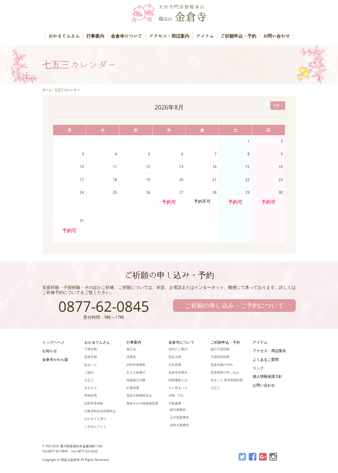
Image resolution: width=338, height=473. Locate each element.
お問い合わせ (276, 36)
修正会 (131, 349)
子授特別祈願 (219, 356)
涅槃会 (131, 356)
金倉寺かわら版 (55, 359)
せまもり (90, 387)
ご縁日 (89, 372)
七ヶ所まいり (177, 387)
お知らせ (49, 350)
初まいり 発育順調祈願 (226, 380)
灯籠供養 (132, 387)
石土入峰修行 (135, 372)
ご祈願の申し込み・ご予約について (234, 305)
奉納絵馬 (90, 395)
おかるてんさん (64, 36)
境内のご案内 (177, 349)
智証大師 (174, 356)
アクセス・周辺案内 (169, 36)
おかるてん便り (95, 418)
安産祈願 (90, 356)
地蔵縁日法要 (135, 380)
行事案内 (95, 36)
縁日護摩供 (178, 409)
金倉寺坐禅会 (177, 372)
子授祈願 (90, 349)
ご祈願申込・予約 (238, 36)
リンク (258, 367)
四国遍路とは (177, 380)
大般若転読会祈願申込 (100, 411)
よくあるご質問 (266, 359)
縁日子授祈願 (219, 349)
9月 (276, 105)
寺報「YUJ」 (177, 395)
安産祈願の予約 (221, 364)
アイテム (205, 36)
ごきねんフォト (95, 426)
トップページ (53, 342)
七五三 (89, 380)
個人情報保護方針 (267, 376)
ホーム (47, 90)
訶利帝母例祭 (93, 403)
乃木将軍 (174, 364)
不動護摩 (174, 403)
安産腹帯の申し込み (224, 372)
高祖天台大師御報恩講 (142, 403)
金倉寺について (126, 36)
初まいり (90, 364)
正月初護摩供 (179, 417)
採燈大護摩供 (179, 425)
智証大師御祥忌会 (139, 395)
